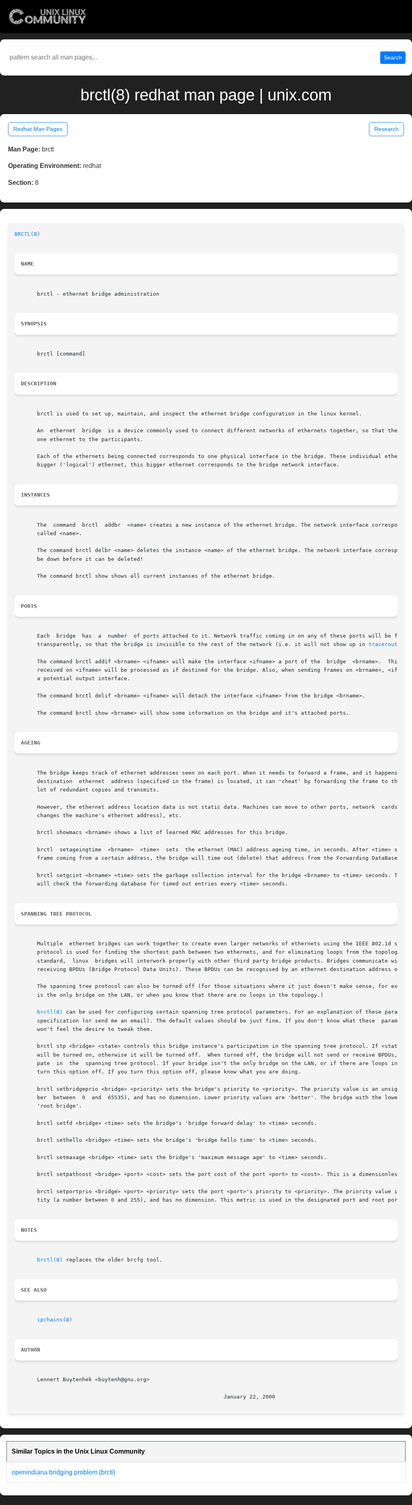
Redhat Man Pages (37, 129)
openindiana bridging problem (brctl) (63, 1472)
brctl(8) (50, 1012)
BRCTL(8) (27, 234)
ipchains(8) (54, 1320)
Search (393, 57)
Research (386, 129)
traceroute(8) (389, 644)
